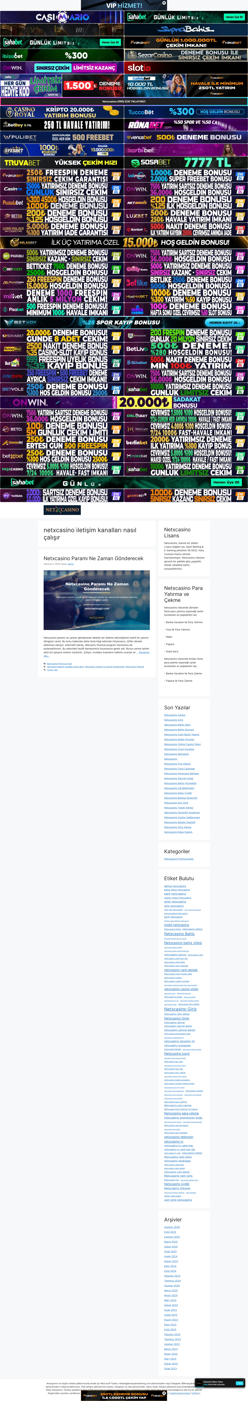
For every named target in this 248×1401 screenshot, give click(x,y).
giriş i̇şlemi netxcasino (192, 910)
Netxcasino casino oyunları (176, 981)
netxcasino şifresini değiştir (174, 1193)
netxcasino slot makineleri (192, 1122)
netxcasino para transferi (173, 1098)
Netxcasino (171, 759)
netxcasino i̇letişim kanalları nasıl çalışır (65, 666)
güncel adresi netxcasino (176, 913)
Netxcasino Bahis (179, 934)
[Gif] (124, 242)
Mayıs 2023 (171, 1349)
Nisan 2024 (171, 1295)
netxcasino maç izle (173, 1069)
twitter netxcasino (172, 1196)
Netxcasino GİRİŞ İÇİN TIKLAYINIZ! (124, 101)
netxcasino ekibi (190, 997)
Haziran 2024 (172, 1285)
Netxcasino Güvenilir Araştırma (182, 812)
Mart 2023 (170, 1358)
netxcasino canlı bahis (174, 962)
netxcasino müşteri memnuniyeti (179, 1083)
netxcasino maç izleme (175, 1072)
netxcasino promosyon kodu (183, 1117)
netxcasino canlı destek (181, 970)
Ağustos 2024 (172, 1275)
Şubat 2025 (171, 1246)
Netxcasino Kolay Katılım (178, 832)
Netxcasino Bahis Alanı (177, 724)
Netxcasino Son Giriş (176, 802)
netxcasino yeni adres (174, 1168)
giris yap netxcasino (173, 909)
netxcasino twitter (192, 1153)
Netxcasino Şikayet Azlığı (178, 778)
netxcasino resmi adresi (173, 1122)
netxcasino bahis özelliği (173, 947)
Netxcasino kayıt (177, 1054)
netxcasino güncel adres (178, 1026)
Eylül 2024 (170, 1271)
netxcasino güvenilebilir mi (174, 1038)
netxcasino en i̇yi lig (171, 1001)
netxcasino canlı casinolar (176, 966)
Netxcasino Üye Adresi (177, 763)
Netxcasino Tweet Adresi (178, 807)
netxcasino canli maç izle (176, 958)
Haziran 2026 (172, 1227)
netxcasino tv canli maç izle (179, 1149)
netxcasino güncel (174, 1022)
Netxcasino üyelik (176, 1184)
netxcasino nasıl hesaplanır (174, 1091)
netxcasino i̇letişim (172, 1049)
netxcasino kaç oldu (173, 1061)
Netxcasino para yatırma (177, 1105)
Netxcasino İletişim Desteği (179, 822)
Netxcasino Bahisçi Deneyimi (180, 798)
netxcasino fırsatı (170, 1004)
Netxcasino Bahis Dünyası (179, 729)
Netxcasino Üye (171, 1180)
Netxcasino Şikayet (135, 666)
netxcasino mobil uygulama (177, 1080)
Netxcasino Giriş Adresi (177, 827)
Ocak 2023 (170, 1368)
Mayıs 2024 (171, 1290)
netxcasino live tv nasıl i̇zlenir (175, 1065)
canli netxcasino (175, 894)
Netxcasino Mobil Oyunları (179, 739)
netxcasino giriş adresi (177, 1014)
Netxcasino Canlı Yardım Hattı (178, 974)
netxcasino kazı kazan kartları (175, 1058)
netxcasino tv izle (172, 1153)
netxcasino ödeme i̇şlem (189, 1180)
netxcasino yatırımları (174, 1164)
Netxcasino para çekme (181, 1113)
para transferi (191, 1193)
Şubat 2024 (171, 1305)
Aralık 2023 (170, 1315)
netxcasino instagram (177, 1045)
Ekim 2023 (170, 1324)
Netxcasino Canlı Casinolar (179, 768)
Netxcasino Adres (172, 929)
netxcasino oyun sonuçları (173, 1095)
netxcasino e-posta (173, 997)
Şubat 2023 (171, 1363)
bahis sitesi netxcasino (177, 889)
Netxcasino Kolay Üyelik (178, 793)
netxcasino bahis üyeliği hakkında (176, 951)
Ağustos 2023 (172, 1334)
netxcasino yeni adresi (177, 1171)
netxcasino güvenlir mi (179, 1041)
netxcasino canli (195, 955)
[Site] (62, 175)
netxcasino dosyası (184, 993)
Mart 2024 (170, 1300)
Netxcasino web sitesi (178, 1156)
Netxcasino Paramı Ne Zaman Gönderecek (93, 558)
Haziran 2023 (172, 1344)
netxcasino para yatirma (175, 1102)
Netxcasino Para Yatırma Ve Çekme (180, 1109)
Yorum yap (52, 670)
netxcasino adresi (192, 929)
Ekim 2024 (170, 1266)
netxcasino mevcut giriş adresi (175, 1076)
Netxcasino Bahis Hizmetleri (180, 783)
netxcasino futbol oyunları (189, 1001)
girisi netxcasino (175, 901)
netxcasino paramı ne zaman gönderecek (104, 666)
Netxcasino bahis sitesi (183, 943)
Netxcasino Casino (173, 977)
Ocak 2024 (170, 1310)
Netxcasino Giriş (173, 720)
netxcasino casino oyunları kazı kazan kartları (180, 985)
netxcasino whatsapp (177, 1160)
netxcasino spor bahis (172, 1129)
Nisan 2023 (171, 1354)
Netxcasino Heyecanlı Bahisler (181, 773)
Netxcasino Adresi (174, 715)
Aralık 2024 (170, 1256)
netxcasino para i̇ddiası (193, 1095)
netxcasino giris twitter (188, 1004)
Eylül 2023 (170, 1329)
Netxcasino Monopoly (176, 754)
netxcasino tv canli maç (178, 1145)
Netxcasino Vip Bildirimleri (179, 788)
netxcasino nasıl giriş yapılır (174, 1087)
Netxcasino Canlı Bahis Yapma (181, 734)
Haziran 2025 (172, 1236)
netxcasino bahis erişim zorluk (175, 939)
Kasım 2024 (171, 1261)
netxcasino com (170, 993)
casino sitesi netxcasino (177, 897)
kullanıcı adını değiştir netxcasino (176, 921)
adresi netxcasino (175, 886)
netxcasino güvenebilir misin (177, 1033)
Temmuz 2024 (172, 1280)
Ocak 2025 (170, 1251)
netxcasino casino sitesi (181, 989)
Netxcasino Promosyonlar (59, 663)
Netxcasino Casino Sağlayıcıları (182, 817)
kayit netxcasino (173, 916)
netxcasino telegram (178, 1137)
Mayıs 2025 (171, 1241)
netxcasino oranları (194, 1091)
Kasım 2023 (171, 1319)
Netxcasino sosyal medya (176, 1125)
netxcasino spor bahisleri (175, 1132)
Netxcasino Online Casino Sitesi (182, 744)
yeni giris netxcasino (178, 1200)
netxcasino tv (173, 1141)
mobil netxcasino (176, 925)
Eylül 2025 (170, 1232)
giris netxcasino (174, 905)
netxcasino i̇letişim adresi (192, 1049)
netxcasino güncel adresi (179, 1029)
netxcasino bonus (175, 954)
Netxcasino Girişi (176, 1018)
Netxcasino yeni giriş (178, 1176)
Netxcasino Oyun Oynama (179, 749)
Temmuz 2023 (172, 1339)
